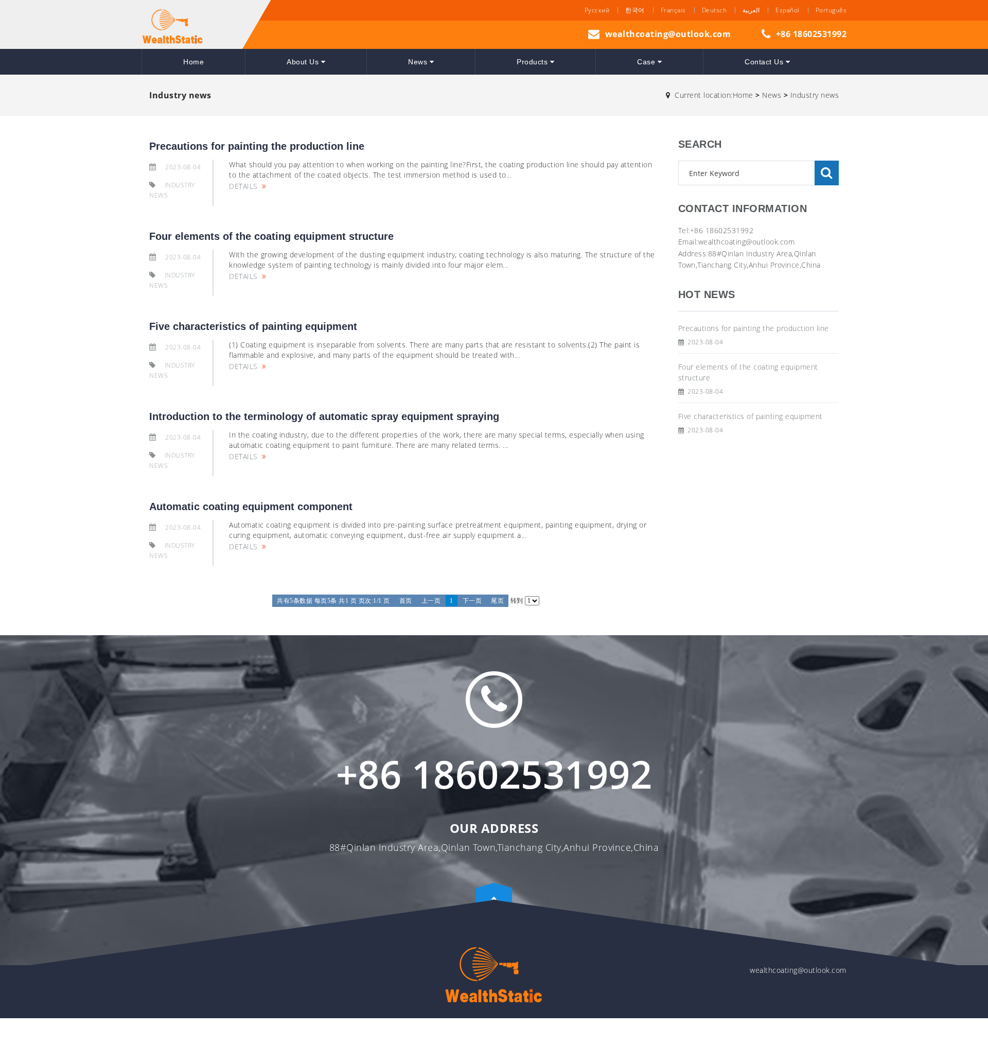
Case (647, 62)
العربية (751, 10)
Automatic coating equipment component (250, 506)
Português (831, 10)
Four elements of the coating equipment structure (271, 236)
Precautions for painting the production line (256, 146)
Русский (597, 10)
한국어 (635, 10)
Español (787, 10)
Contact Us (765, 62)
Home (193, 62)
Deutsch (714, 10)
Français (673, 10)
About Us (304, 62)
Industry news (814, 95)
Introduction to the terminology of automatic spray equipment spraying (324, 416)
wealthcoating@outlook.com (668, 34)
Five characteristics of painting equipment (253, 326)
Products (533, 62)
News (419, 62)
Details (243, 186)
